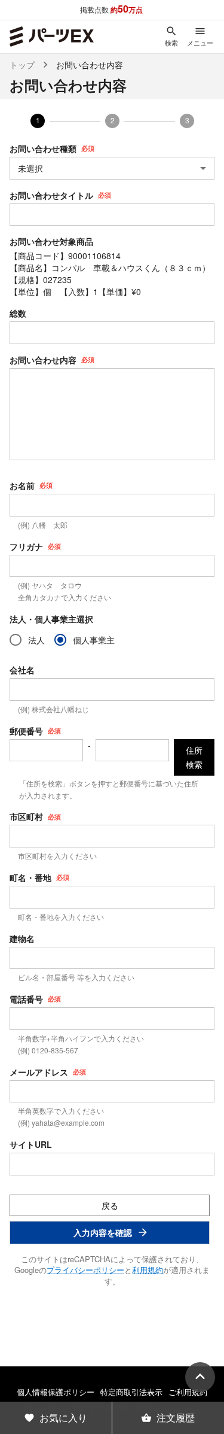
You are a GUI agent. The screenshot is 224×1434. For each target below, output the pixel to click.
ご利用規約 (187, 1392)
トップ (22, 65)
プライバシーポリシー (85, 1269)
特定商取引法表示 (131, 1392)
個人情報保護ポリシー (55, 1392)
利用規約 (147, 1269)
